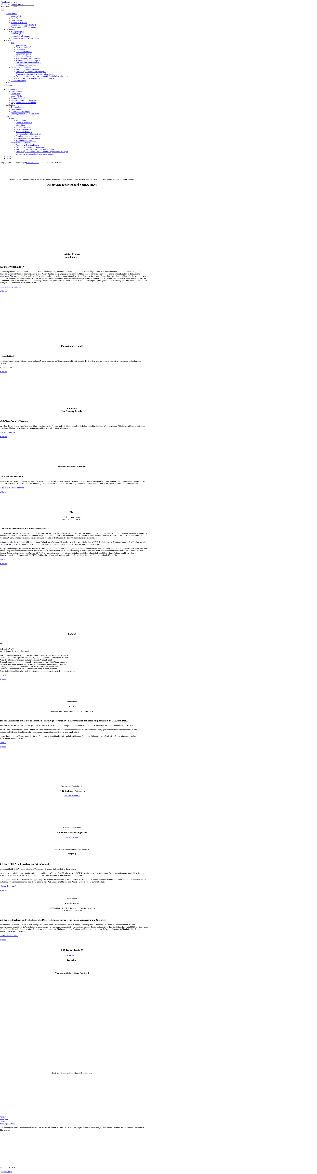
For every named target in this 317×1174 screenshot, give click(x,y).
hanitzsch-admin (32, 163)
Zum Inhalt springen (9, 2)
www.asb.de (72, 955)
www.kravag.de (72, 837)
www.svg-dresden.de (72, 796)
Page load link (6, 1172)
